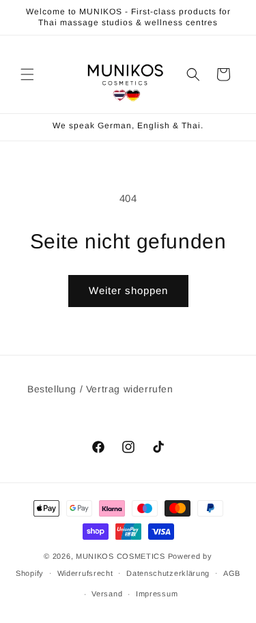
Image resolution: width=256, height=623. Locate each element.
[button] (27, 74)
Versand (106, 594)
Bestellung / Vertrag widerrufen (100, 388)
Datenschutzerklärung (168, 573)
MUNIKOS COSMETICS (120, 556)
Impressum (156, 594)
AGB (231, 573)
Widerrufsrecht (85, 573)
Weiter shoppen (128, 290)
